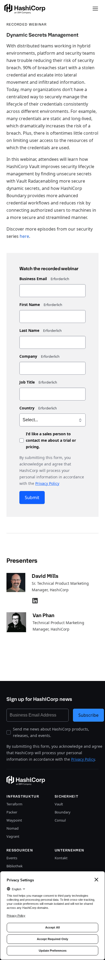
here (24, 236)
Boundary (63, 812)
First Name (29, 304)
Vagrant (12, 836)
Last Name (29, 330)
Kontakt (61, 857)
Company (28, 356)
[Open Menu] (95, 8)
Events (11, 857)
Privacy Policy (47, 483)
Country (26, 408)
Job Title (27, 382)
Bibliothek (14, 866)
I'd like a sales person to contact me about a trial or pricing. (51, 440)
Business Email (33, 278)
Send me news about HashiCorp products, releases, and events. (51, 732)
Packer (11, 812)
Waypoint (14, 820)
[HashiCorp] (24, 9)
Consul (60, 820)
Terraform (14, 804)
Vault (59, 804)
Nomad (12, 828)
